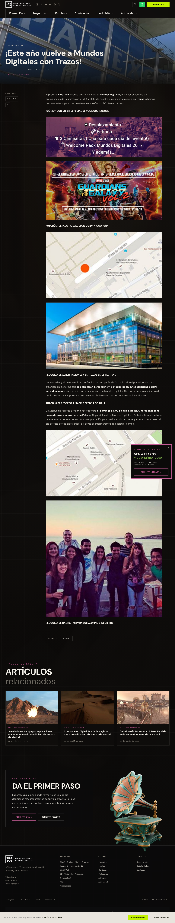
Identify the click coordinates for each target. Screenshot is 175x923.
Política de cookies (53, 917)
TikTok (19, 900)
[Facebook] (55, 4)
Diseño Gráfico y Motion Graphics (74, 862)
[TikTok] (42, 4)
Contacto (157, 4)
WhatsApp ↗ (10, 877)
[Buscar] (135, 4)
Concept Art (65, 878)
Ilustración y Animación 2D (71, 866)
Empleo (60, 13)
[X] (59, 4)
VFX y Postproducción (17, 74)
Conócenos (82, 13)
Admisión (105, 13)
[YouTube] (46, 4)
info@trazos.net (12, 884)
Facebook (48, 900)
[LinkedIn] (50, 4)
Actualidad (128, 13)
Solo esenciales (161, 917)
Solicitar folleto (51, 817)
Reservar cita (142, 862)
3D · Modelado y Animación (72, 874)
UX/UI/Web (64, 870)
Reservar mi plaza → (151, 472)
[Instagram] (37, 4)
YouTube (28, 900)
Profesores (103, 874)
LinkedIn (11, 99)
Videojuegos (65, 886)
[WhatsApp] (142, 4)
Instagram (9, 900)
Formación (16, 13)
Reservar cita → (24, 817)
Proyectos (39, 13)
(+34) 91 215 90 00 (13, 880)
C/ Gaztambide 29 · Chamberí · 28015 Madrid (24, 867)
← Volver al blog (14, 45)
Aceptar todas (138, 917)
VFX (61, 882)
